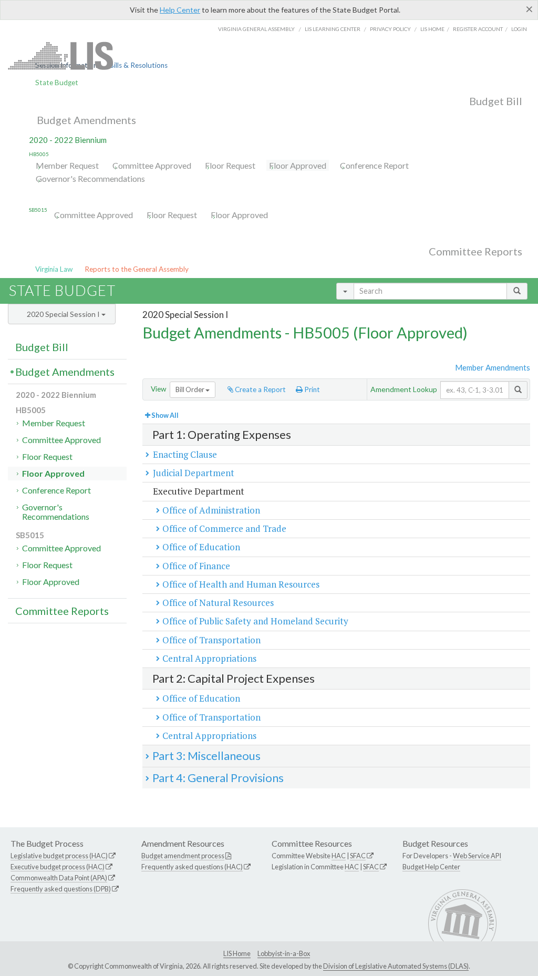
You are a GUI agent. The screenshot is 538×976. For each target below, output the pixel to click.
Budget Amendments (86, 120)
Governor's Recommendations (90, 178)
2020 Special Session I (64, 314)
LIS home (432, 29)
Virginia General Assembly (256, 29)
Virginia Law (54, 269)
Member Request (67, 165)
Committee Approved (151, 165)
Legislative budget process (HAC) (59, 855)
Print (311, 389)
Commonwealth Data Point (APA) (59, 878)
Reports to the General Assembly (137, 269)
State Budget (56, 82)
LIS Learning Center (332, 29)
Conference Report (374, 165)
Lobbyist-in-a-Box (283, 953)
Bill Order (190, 389)
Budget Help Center (431, 866)
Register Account (478, 29)
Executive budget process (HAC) (58, 866)
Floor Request (230, 165)
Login (519, 29)
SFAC (358, 855)
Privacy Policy (390, 29)
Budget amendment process (182, 855)
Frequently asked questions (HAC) (192, 866)
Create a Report (259, 389)
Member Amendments (492, 367)
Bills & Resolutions (138, 65)
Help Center (180, 9)
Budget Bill (495, 101)
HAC (339, 855)
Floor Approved (297, 165)
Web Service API (477, 855)
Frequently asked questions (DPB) (61, 889)
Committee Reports (475, 251)
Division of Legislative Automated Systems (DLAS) (396, 966)
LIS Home (237, 953)
